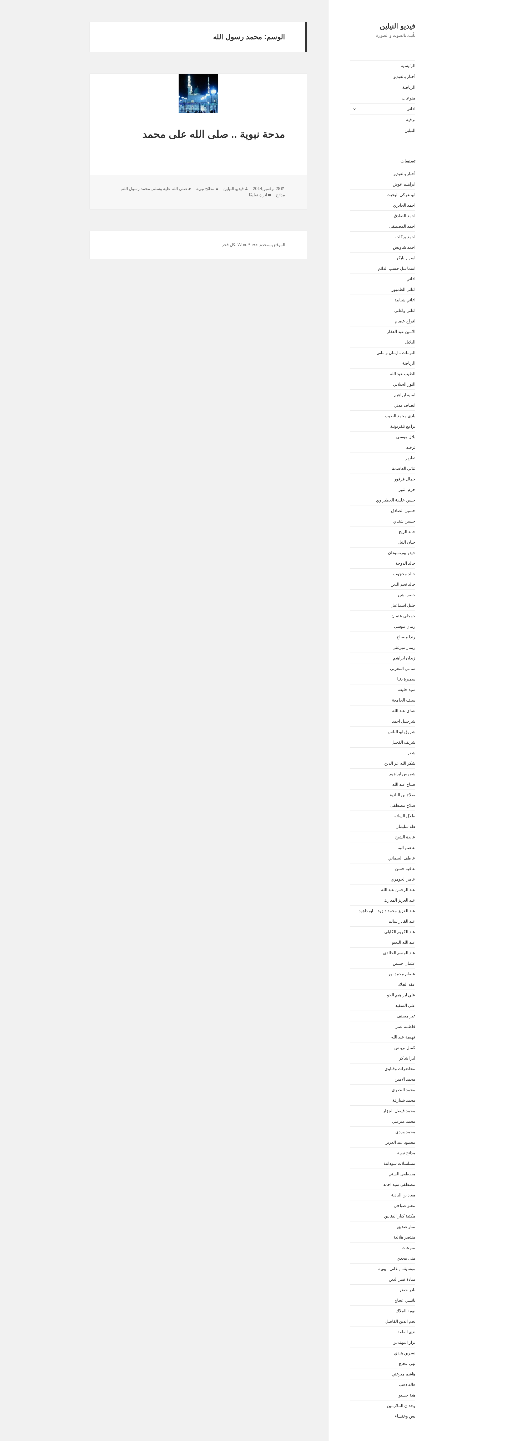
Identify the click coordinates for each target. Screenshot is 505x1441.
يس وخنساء (405, 1416)
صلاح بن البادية (402, 795)
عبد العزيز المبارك (399, 900)
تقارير (410, 458)
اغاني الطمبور (403, 289)
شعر (411, 753)
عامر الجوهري (403, 879)
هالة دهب (407, 1384)
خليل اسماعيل (403, 605)
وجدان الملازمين (401, 1405)
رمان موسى (404, 626)
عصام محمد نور (401, 974)
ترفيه (410, 119)
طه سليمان (405, 826)
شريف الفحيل (403, 742)
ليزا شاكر (407, 1058)
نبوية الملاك (405, 1311)
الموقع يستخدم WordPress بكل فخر (253, 244)
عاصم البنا (406, 847)
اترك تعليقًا (258, 195)
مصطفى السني (401, 1174)
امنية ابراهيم (404, 394)
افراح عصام (405, 321)
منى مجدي (406, 1258)
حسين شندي (404, 521)
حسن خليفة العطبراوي (395, 500)
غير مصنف (406, 1016)
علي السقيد (405, 1005)
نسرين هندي (404, 1353)
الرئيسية (408, 65)
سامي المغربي (402, 668)
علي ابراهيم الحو (401, 995)
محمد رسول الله (136, 188)
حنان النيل (406, 542)
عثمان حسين (404, 963)
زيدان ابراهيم (404, 658)
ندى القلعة (406, 1332)
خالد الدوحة (405, 563)
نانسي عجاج (405, 1300)
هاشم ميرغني (403, 1374)
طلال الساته (404, 816)
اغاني (410, 109)
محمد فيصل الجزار (399, 1111)
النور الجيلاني (404, 384)
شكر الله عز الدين (399, 763)
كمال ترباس (404, 1047)
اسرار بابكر (405, 258)
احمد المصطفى (402, 226)
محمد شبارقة (403, 1100)
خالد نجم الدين (403, 584)
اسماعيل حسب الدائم (396, 268)
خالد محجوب (404, 574)
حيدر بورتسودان (401, 552)
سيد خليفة (406, 689)
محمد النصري (403, 1089)
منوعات (408, 98)
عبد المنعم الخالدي (399, 953)
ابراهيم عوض (404, 184)
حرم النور (407, 489)
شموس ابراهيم (402, 774)
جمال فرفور (404, 479)
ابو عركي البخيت (401, 194)
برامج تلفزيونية (402, 426)
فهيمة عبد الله (403, 1037)
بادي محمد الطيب (400, 416)
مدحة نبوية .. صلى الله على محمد (213, 134)
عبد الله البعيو (403, 942)
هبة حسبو (407, 1395)
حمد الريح (407, 531)
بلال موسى (405, 437)
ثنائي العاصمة (403, 468)
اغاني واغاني (404, 310)
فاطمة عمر (405, 1026)
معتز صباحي (404, 1205)
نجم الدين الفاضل (400, 1321)
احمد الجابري (404, 205)
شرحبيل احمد (403, 721)
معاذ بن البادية (403, 1195)
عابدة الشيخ (405, 837)
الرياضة (408, 87)
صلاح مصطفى (402, 805)
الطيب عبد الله (402, 373)
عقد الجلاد (406, 984)
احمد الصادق (404, 215)
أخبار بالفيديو (404, 76)
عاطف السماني (401, 858)
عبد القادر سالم (401, 921)
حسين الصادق (403, 510)
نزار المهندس (403, 1342)
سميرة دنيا (406, 679)
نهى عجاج (407, 1363)
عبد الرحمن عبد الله (398, 889)
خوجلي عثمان (403, 616)
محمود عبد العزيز (400, 1142)
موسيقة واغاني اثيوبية (396, 1268)
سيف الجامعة (403, 700)
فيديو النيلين (397, 26)
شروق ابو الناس (401, 731)
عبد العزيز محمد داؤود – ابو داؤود (387, 910)
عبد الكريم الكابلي (399, 932)
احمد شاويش (404, 247)
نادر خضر (407, 1290)
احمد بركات (405, 237)
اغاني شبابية (405, 300)
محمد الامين (405, 1079)
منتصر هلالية (404, 1237)
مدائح (280, 195)
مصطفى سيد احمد (399, 1184)
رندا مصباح (406, 637)
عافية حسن (405, 868)
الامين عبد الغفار (401, 331)
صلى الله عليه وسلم (169, 188)
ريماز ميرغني (403, 647)
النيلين (410, 130)
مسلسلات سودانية (399, 1163)
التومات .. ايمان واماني (395, 352)
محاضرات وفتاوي (400, 1068)
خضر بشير (406, 595)
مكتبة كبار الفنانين (399, 1216)
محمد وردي (405, 1132)
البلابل (410, 342)
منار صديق (406, 1226)
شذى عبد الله (403, 710)
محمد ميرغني (403, 1121)
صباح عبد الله (403, 784)
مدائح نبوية (406, 1153)
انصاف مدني (404, 405)
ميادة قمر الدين (402, 1279)
